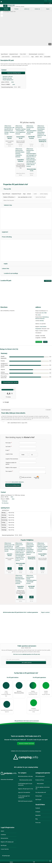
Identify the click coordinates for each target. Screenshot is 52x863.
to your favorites (5, 849)
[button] (26, 28)
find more (19, 692)
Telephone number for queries (11, 463)
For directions (5, 503)
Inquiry (47, 9)
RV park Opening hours (8, 79)
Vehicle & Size (8, 205)
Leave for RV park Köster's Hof (6, 694)
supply (5, 263)
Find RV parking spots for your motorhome (25, 784)
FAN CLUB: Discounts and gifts (25, 801)
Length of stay (9, 454)
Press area (37, 822)
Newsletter (38, 815)
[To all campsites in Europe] (26, 760)
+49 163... (7, 82)
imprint (2, 831)
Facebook (37, 808)
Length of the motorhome (12, 458)
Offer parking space (40, 776)
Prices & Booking (7, 237)
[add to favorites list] (2, 12)
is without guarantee (32, 612)
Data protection (4, 838)
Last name (8, 446)
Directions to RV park (8, 76)
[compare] (2, 15)
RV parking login (6, 855)
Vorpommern (38, 328)
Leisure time (5, 268)
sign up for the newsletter (24, 792)
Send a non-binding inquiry (13, 485)
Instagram (37, 811)
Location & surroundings (11, 273)
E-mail (7, 450)
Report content (45, 612)
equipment (5, 232)
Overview (6, 9)
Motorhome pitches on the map (25, 776)
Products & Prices (39, 780)
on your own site (46, 693)
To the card (4, 501)
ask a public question (27, 662)
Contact (45, 341)
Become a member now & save (26, 743)
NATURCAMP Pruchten (31, 137)
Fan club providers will (40, 792)
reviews (37, 9)
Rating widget (38, 796)
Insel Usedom (43, 326)
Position (16, 9)
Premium (49, 124)
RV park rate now (10, 382)
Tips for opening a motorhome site (42, 788)
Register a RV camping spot (7, 841)
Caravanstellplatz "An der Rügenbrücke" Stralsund (20, 138)
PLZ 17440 (44, 312)
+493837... (8, 84)
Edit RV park (38, 799)
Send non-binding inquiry (14, 73)
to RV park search (1, 6)
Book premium (40, 783)
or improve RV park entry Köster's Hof (33, 693)
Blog (36, 819)
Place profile (7, 189)
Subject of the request (11, 467)
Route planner (48, 280)
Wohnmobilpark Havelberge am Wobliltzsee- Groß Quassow (42, 141)
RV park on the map (7, 78)
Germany (42, 320)
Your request (9, 471)
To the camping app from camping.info (24, 796)
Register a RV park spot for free (25, 788)
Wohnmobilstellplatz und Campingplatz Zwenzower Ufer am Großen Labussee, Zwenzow (31, 170)
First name (8, 442)
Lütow (39, 315)
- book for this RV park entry (33, 710)
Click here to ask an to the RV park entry (26, 654)
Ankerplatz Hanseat (9, 137)
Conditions (3, 834)
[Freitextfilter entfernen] (45, 2)
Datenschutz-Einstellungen (7, 779)
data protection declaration (18, 482)
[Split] (47, 861)
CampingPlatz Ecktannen (20, 160)
